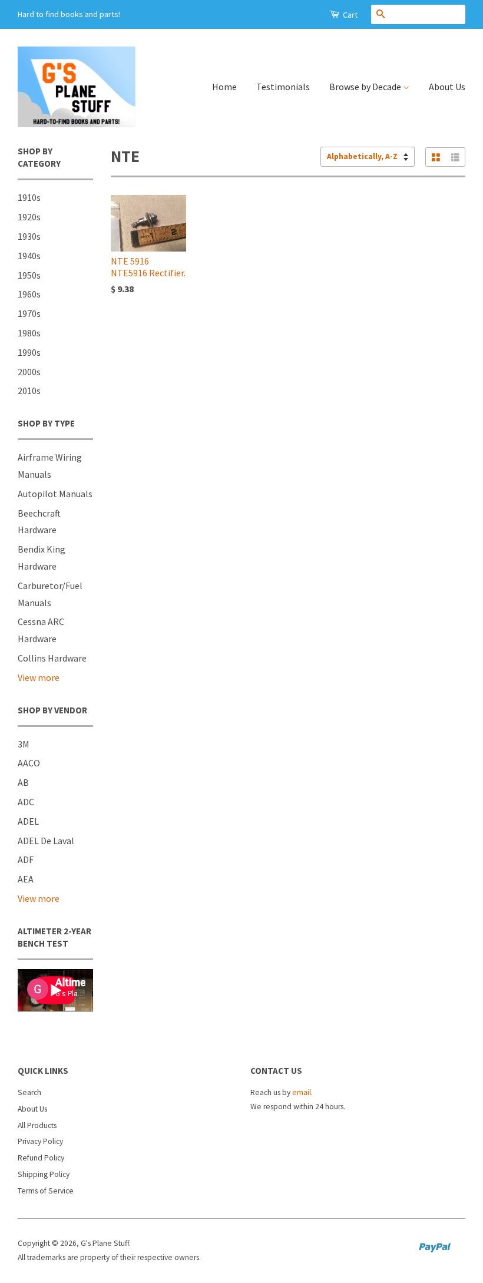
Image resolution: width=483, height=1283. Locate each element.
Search (29, 1092)
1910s (29, 197)
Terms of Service (46, 1191)
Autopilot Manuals (55, 494)
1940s (29, 256)
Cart (349, 14)
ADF (26, 859)
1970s (29, 313)
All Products (37, 1125)
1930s (29, 236)
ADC (26, 802)
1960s (29, 294)
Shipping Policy (44, 1174)
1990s (29, 352)
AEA (26, 879)
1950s (29, 275)
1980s (29, 333)
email (301, 1092)
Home (224, 86)
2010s (29, 390)
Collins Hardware (52, 658)
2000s (29, 372)
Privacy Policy (40, 1141)
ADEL (28, 821)
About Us (447, 86)
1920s (29, 217)
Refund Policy (41, 1158)
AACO (29, 763)
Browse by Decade (366, 86)
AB (23, 782)
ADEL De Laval (46, 840)
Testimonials (283, 86)
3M (23, 744)
